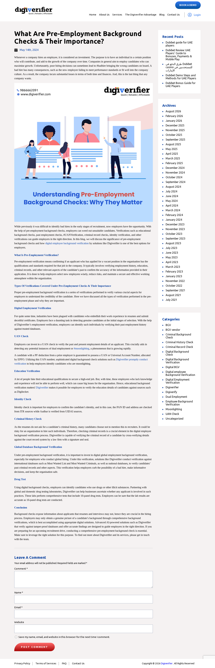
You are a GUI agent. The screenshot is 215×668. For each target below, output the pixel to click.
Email (18, 607)
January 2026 (174, 120)
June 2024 (172, 196)
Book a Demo (188, 5)
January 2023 (174, 276)
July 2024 (171, 191)
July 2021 (171, 299)
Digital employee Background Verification (180, 373)
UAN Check (172, 413)
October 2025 (174, 134)
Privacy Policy (22, 663)
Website (19, 622)
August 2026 (173, 111)
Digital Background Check (177, 353)
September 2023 (175, 238)
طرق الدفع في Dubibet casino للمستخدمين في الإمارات (179, 67)
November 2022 (175, 280)
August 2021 (173, 295)
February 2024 (174, 214)
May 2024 (172, 200)
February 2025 (174, 163)
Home (92, 14)
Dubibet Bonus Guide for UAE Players (181, 84)
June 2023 (172, 252)
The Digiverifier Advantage (140, 14)
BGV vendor (173, 329)
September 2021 (175, 290)
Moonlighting (174, 409)
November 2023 (175, 229)
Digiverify (171, 391)
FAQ (64, 663)
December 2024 (175, 167)
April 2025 (172, 153)
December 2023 (175, 224)
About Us (104, 14)
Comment (21, 568)
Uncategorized (174, 418)
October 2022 (174, 285)
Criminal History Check (179, 342)
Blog (161, 14)
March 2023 (173, 266)
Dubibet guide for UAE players (179, 44)
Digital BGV (173, 367)
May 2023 (172, 257)
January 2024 (174, 219)
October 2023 (174, 233)
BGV (168, 325)
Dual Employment (176, 396)
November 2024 (175, 172)
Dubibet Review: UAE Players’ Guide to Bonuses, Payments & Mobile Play (179, 55)
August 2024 (173, 186)
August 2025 (173, 144)
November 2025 (175, 130)
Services (117, 14)
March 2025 (173, 158)
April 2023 (172, 262)
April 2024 (172, 205)
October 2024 (174, 177)
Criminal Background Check (178, 336)
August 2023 (173, 243)
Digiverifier (172, 387)
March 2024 (173, 210)
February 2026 (174, 115)
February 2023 (174, 271)
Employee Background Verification (179, 403)
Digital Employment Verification (177, 381)
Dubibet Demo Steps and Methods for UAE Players (181, 77)
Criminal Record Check (179, 346)
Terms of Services (45, 663)
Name (18, 592)
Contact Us (173, 14)
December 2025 (175, 125)
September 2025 (175, 139)
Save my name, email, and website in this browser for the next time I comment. (64, 637)
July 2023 (171, 247)
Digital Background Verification (177, 361)
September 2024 (175, 181)
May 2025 (172, 148)
